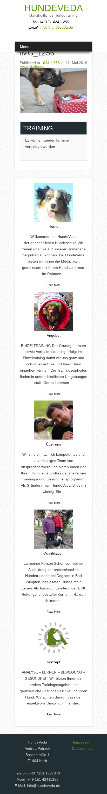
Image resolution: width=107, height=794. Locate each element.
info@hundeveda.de (56, 27)
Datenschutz (82, 748)
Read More (53, 285)
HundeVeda (53, 8)
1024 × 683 (50, 63)
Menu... (26, 47)
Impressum (82, 742)
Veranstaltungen (33, 66)
